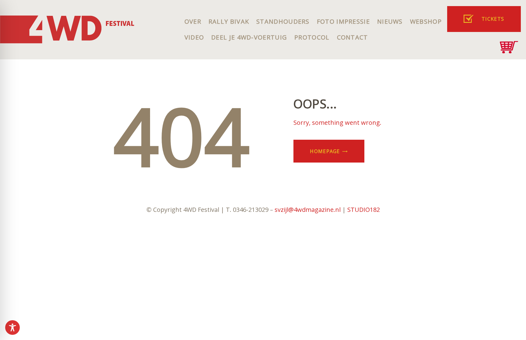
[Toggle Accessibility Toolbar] (12, 327)
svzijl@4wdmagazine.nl (308, 209)
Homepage (325, 151)
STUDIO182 (363, 209)
